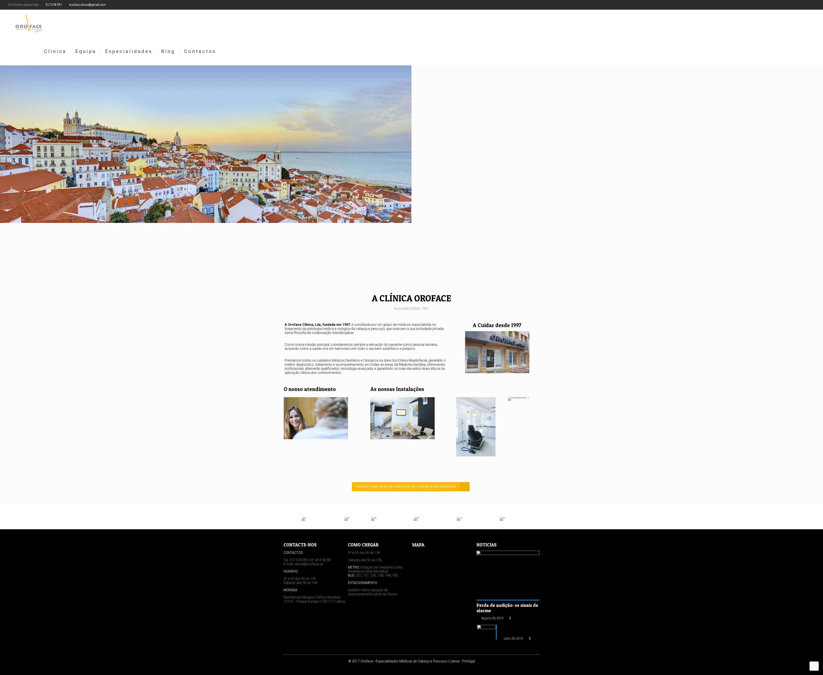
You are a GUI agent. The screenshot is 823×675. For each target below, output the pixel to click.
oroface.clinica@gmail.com (87, 4)
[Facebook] (812, 5)
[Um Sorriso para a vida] (28, 24)
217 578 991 (53, 4)
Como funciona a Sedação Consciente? (515, 629)
